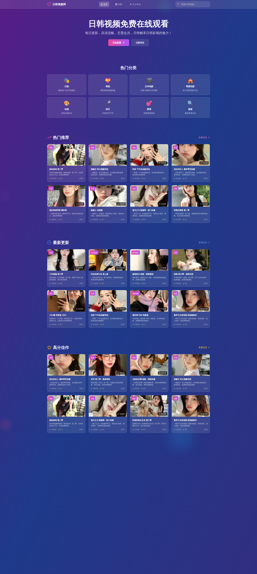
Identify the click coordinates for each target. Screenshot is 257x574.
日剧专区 (140, 42)
